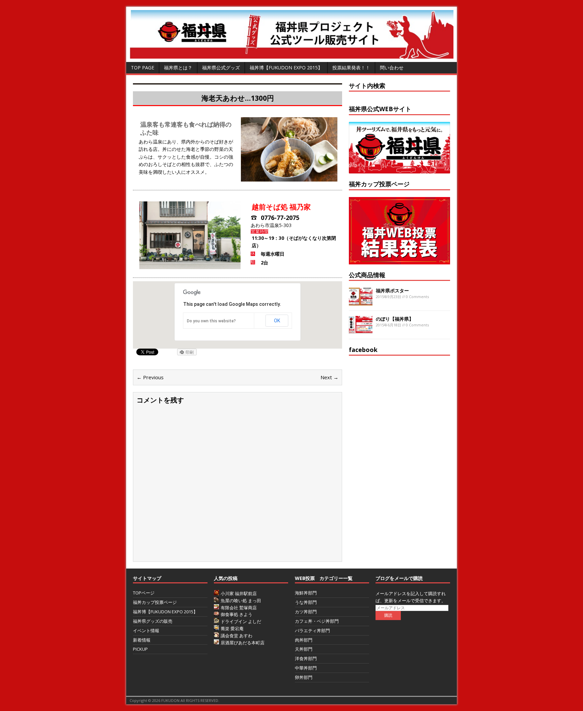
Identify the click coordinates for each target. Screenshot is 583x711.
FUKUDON (170, 700)
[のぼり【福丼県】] (360, 330)
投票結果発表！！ (351, 67)
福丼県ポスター (392, 290)
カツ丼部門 (306, 612)
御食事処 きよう (236, 614)
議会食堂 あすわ (236, 636)
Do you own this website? (211, 321)
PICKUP (140, 649)
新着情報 (141, 640)
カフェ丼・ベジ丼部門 (317, 621)
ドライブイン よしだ (241, 621)
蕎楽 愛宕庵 (232, 628)
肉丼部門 (303, 640)
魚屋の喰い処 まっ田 (241, 600)
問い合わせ (392, 67)
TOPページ (144, 593)
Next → (329, 377)
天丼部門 (303, 649)
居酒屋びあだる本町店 (243, 643)
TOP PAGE (142, 67)
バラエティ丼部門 (312, 630)
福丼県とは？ (178, 67)
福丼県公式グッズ (221, 67)
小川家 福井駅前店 (239, 593)
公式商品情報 (367, 275)
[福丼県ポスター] (360, 301)
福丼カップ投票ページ (155, 602)
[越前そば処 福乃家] (289, 177)
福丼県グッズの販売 (152, 621)
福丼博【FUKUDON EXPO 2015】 (286, 67)
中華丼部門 (306, 668)
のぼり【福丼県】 (395, 319)
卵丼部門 (303, 677)
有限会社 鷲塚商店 (239, 608)
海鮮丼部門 (306, 593)
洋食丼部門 (306, 658)
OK (277, 320)
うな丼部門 (306, 602)
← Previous (150, 377)
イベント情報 (146, 630)
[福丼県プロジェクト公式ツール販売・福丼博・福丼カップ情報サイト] (291, 55)
